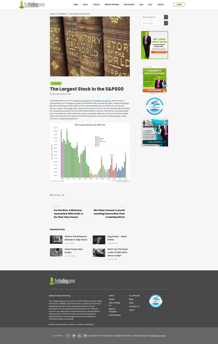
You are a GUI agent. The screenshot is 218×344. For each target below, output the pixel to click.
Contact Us (134, 306)
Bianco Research (82, 100)
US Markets (56, 83)
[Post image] (56, 239)
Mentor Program (113, 310)
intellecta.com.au (158, 335)
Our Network (134, 295)
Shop (131, 303)
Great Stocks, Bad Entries (73, 251)
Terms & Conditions (76, 324)
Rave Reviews (115, 315)
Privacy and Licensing (58, 324)
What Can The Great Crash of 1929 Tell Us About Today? (118, 252)
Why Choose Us (114, 304)
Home (111, 295)
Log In (131, 310)
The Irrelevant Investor (101, 100)
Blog (131, 299)
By (54, 94)
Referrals (90, 324)
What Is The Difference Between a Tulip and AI (76, 238)
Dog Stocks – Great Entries (117, 238)
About (111, 299)
